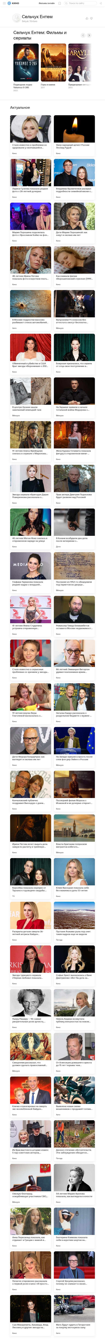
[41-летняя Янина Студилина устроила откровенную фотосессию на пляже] (30, 616)
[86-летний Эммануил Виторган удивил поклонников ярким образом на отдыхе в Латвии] (74, 660)
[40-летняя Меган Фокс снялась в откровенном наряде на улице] (30, 529)
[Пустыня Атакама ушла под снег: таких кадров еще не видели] (74, 922)
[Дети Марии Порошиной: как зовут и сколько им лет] (74, 223)
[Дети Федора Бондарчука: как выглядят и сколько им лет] (30, 747)
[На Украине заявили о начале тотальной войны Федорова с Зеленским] (74, 397)
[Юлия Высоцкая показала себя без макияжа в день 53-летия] (74, 878)
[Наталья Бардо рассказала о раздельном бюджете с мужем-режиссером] (74, 703)
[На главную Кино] (15, 3)
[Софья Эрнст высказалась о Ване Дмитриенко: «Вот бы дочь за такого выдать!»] (74, 965)
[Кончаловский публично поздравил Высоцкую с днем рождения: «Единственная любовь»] (30, 791)
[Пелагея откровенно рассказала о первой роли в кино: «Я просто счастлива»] (30, 1271)
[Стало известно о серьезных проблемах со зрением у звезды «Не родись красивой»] (30, 660)
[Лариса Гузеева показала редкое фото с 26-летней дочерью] (30, 179)
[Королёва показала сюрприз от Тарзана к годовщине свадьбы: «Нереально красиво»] (30, 878)
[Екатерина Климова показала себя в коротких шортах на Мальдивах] (74, 1228)
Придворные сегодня (79, 84)
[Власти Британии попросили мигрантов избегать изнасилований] (74, 834)
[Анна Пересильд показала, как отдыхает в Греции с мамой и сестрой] (30, 1228)
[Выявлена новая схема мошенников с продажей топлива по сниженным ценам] (74, 1097)
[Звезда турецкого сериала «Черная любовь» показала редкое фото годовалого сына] (30, 965)
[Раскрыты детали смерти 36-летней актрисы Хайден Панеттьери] (30, 922)
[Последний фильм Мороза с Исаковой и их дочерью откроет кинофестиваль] (74, 791)
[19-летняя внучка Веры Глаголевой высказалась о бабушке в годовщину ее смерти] (30, 703)
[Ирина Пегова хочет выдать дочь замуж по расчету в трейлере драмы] (30, 834)
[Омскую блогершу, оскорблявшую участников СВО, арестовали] (30, 1184)
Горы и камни (48, 84)
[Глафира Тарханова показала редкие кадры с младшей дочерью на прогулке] (30, 572)
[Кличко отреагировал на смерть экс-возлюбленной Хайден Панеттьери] (30, 1097)
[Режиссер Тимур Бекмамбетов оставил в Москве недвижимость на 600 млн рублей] (74, 616)
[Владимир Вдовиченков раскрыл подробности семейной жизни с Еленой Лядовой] (74, 179)
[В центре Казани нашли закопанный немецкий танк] (30, 397)
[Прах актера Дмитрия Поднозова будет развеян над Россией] (74, 485)
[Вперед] (89, 35)
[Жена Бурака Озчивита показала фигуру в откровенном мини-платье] (74, 441)
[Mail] (9, 3)
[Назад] (83, 35)
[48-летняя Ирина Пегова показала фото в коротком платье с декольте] (30, 266)
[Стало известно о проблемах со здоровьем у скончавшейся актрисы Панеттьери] (30, 135)
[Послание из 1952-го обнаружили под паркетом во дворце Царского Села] (74, 572)
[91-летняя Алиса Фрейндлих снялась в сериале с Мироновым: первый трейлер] (30, 441)
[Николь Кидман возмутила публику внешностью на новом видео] (74, 1009)
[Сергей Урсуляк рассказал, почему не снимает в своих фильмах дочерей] (74, 1271)
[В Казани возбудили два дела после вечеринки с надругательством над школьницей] (74, 529)
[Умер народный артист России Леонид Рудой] (74, 135)
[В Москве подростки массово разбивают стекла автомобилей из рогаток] (30, 310)
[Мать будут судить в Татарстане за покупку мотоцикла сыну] (74, 1315)
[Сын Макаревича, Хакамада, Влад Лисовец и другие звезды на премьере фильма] (30, 1315)
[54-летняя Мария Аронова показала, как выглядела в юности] (74, 1184)
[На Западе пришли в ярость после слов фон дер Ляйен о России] (74, 747)
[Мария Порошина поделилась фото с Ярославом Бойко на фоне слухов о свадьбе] (30, 223)
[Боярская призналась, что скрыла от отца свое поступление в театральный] (74, 354)
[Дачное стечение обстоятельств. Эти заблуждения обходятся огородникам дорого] (74, 1140)
